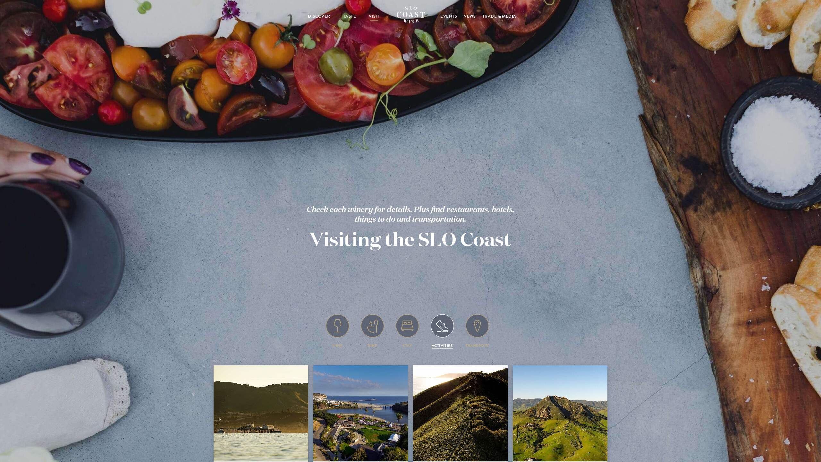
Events (448, 16)
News (469, 16)
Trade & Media (499, 16)
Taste (349, 16)
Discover (319, 16)
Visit (374, 16)
